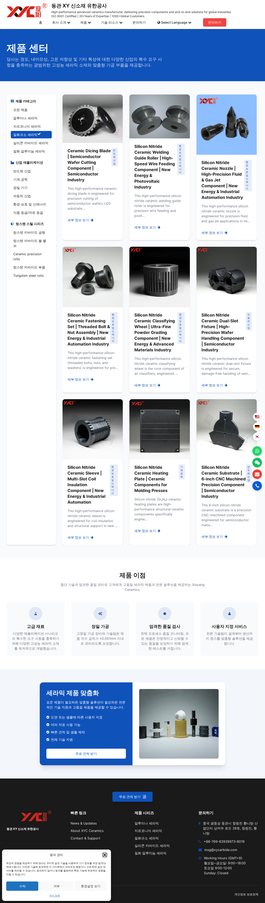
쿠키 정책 (54, 895)
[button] (105, 855)
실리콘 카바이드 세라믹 (30, 143)
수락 (22, 886)
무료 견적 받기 (86, 754)
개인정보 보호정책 (246, 894)
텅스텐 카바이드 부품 (29, 267)
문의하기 (139, 22)
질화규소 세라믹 (25, 135)
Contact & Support (85, 838)
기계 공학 (20, 179)
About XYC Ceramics (87, 831)
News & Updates (84, 823)
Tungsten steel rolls (28, 275)
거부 (56, 886)
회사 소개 (59, 22)
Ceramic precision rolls (27, 256)
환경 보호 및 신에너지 (29, 204)
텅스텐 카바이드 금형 (29, 232)
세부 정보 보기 (78, 220)
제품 (83, 22)
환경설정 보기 (90, 886)
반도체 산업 (22, 171)
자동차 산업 (22, 196)
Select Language (174, 22)
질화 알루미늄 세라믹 (29, 151)
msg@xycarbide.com (220, 850)
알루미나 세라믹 (25, 118)
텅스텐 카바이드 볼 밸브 (29, 243)
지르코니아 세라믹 (27, 126)
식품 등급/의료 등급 (28, 212)
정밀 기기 (20, 188)
